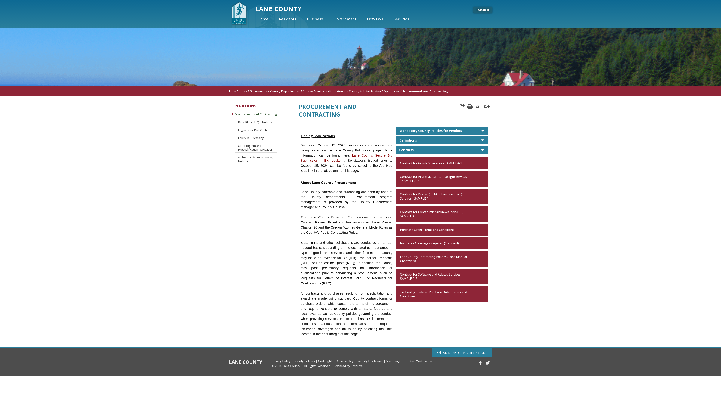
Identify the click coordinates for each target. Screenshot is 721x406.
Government (258, 91)
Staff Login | (395, 361)
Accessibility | (346, 361)
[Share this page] (462, 106)
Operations (392, 91)
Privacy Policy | (282, 361)
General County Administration (359, 91)
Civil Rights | (327, 361)
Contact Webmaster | (420, 361)
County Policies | (305, 361)
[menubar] (336, 19)
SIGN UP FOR (463, 352)
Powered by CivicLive (348, 366)
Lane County (238, 91)
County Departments (285, 91)
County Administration (318, 91)
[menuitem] (266, 19)
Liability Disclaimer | (371, 361)
